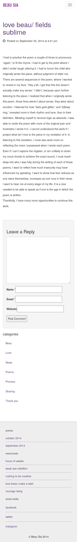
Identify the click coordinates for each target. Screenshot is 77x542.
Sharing (10, 391)
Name (10, 289)
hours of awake (15, 461)
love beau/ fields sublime (27, 28)
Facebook (11, 507)
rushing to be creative (18, 476)
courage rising (14, 491)
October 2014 (13, 438)
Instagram (11, 526)
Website (12, 309)
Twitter (9, 517)
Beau (9, 343)
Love (8, 353)
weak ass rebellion (16, 468)
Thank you (12, 401)
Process (10, 381)
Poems (10, 372)
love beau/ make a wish (19, 483)
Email (10, 299)
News (9, 362)
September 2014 (15, 445)
